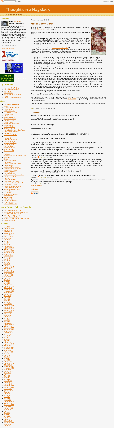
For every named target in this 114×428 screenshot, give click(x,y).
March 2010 (7, 315)
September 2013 (9, 382)
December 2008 (9, 291)
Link (32, 108)
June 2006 (7, 243)
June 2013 (7, 377)
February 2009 (8, 294)
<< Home (34, 189)
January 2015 (8, 406)
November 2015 (9, 422)
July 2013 (7, 379)
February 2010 (8, 313)
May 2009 (7, 299)
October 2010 (8, 326)
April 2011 (7, 336)
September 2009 (9, 305)
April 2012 (7, 355)
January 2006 (8, 235)
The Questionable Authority (12, 168)
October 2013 (8, 384)
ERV (5, 136)
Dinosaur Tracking (9, 128)
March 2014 (7, 392)
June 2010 (7, 320)
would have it (72, 99)
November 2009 (9, 308)
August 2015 (8, 417)
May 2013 (7, 376)
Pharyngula (7, 162)
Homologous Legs (9, 147)
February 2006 (8, 236)
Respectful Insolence (10, 176)
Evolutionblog (8, 138)
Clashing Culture (9, 120)
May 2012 (7, 357)
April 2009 (7, 297)
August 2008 (8, 284)
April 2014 (7, 393)
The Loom (7, 154)
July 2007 (7, 264)
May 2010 (7, 318)
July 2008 (7, 283)
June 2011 (7, 339)
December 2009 (9, 310)
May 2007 (7, 260)
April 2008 (7, 278)
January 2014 (8, 389)
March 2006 (7, 238)
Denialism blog (8, 125)
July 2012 (7, 360)
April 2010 (7, 316)
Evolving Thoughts (9, 141)
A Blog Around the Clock (11, 104)
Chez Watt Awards (9, 117)
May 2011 (7, 337)
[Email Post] (54, 108)
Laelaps (6, 152)
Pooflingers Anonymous (11, 167)
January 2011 (8, 331)
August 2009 (8, 304)
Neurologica (7, 157)
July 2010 (7, 321)
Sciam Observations (10, 180)
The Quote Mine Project (11, 88)
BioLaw (6, 115)
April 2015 (7, 411)
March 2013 (7, 373)
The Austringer (8, 114)
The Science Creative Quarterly (13, 183)
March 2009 (7, 296)
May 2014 (7, 395)
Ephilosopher (8, 133)
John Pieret (43, 157)
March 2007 (7, 257)
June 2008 (7, 281)
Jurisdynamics (8, 149)
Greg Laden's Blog (9, 151)
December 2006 (9, 252)
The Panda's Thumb (10, 160)
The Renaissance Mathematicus (14, 175)
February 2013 (8, 371)
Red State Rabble (9, 173)
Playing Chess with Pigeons (12, 163)
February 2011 (8, 333)
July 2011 (7, 341)
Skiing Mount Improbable (11, 188)
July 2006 (7, 244)
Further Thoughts (9, 144)
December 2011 (9, 349)
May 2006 (7, 241)
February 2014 (8, 390)
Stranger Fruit (8, 192)
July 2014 (7, 398)
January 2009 (8, 292)
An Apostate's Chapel (10, 112)
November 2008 (9, 289)
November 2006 (9, 251)
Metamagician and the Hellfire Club (15, 155)
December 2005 (9, 233)
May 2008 (7, 280)
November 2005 (9, 232)
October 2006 (8, 249)
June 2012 (7, 358)
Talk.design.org (8, 93)
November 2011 (9, 347)
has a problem (41, 29)
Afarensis (7, 106)
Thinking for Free (9, 199)
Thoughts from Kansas (11, 200)
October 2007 (8, 268)
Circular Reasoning (10, 119)
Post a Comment (37, 185)
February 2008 (8, 275)
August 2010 (8, 323)
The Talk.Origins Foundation (12, 210)
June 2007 (7, 262)
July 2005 (7, 227)
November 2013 (9, 385)
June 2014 (7, 397)
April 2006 (7, 240)
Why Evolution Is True (10, 204)
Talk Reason (7, 91)
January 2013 (8, 369)
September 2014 (9, 401)
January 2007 (8, 254)
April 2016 (7, 425)
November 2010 (9, 328)
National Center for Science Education (16, 212)
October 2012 (8, 365)
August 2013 (8, 381)
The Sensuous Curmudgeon (12, 186)
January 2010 (8, 312)
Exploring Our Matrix (10, 143)
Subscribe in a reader (8, 48)
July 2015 (7, 416)
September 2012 (9, 363)
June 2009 (7, 300)
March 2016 (7, 424)
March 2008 (7, 276)
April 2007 (7, 259)
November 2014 (9, 405)
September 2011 (9, 344)
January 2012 (8, 350)
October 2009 (8, 307)
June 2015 (7, 414)
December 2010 (9, 329)
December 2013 (9, 387)
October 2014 (8, 403)
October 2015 (8, 421)
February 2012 (8, 352)
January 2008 (8, 273)
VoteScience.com (9, 220)
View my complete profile (9, 45)
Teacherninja (8, 197)
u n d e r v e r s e (9, 202)
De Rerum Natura (9, 127)
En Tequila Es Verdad (10, 135)
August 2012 (8, 361)
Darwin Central (8, 122)
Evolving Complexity (10, 139)
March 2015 (7, 409)
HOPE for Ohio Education (12, 215)
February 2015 (8, 408)
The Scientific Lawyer (10, 184)
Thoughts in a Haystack (28, 9)
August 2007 (8, 265)
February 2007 (8, 256)
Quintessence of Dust (10, 170)
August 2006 (8, 246)
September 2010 (9, 324)
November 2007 (9, 270)
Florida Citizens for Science (12, 214)
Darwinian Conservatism (11, 123)
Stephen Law (8, 191)
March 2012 (7, 353)
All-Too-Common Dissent (11, 107)
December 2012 (9, 368)
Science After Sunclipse (11, 181)
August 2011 (7, 342)
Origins (6, 159)
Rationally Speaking (10, 172)
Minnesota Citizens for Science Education (17, 218)
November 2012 (9, 366)
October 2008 (8, 288)
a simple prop (8, 109)
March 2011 (7, 334)
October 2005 (8, 230)
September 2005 (9, 228)
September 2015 (9, 419)
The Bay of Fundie (9, 111)
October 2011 (8, 345)
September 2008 (9, 286)
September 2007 (9, 267)
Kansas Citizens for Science (12, 97)
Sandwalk (7, 178)
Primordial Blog (8, 165)
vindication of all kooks (60, 48)
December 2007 (9, 272)
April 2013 (7, 374)
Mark (41, 183)
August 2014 (8, 400)
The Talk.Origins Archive (11, 89)
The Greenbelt (8, 146)
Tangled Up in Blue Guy (11, 194)
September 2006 (9, 248)
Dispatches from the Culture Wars (14, 130)
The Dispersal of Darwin (11, 131)
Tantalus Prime (8, 196)
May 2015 (7, 413)
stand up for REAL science (12, 189)
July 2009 (7, 302)
